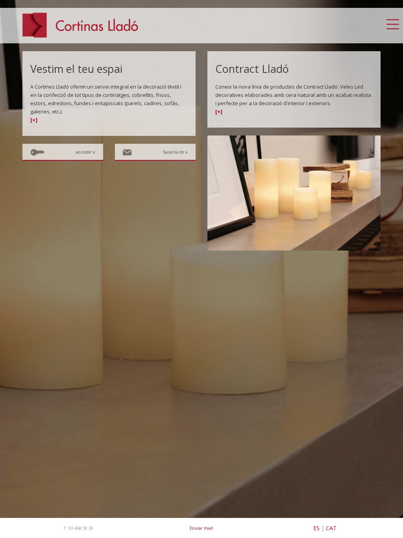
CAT (331, 528)
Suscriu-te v (175, 152)
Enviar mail (201, 528)
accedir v (85, 152)
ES (316, 528)
